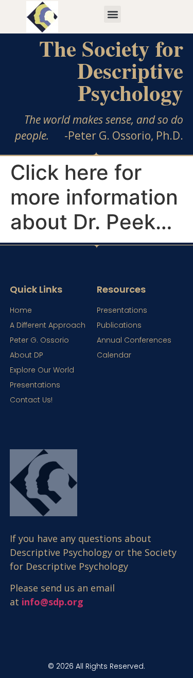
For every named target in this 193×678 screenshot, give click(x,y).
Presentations (35, 385)
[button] (112, 14)
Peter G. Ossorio (39, 340)
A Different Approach (47, 325)
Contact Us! (31, 400)
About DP (26, 355)
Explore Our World (42, 370)
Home (21, 310)
